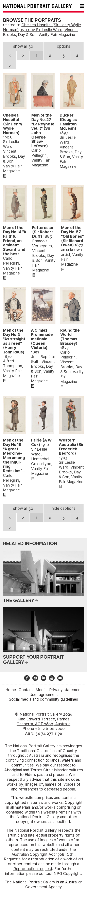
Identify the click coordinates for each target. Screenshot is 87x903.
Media (41, 689)
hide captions (63, 508)
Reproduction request (32, 868)
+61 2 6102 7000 (50, 728)
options (63, 46)
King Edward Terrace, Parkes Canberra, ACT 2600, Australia (43, 721)
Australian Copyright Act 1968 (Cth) (43, 854)
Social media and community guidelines (43, 699)
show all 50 (23, 46)
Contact (26, 689)
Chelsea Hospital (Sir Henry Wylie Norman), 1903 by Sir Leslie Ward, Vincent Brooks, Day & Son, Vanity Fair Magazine (42, 30)
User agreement (43, 694)
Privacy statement (65, 689)
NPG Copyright (67, 873)
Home (10, 689)
